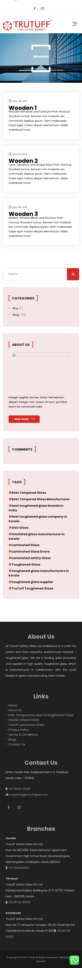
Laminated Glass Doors (31, 551)
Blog (15, 308)
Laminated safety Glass (31, 558)
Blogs (16, 315)
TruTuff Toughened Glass (32, 588)
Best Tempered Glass (29, 492)
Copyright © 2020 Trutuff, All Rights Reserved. (32, 957)
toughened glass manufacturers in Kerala (39, 573)
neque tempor (45, 402)
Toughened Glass (26, 564)
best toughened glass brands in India (36, 507)
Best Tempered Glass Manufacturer (41, 499)
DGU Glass (20, 527)
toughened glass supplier (32, 582)
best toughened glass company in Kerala (38, 518)
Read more (21, 419)
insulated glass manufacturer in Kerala (37, 536)
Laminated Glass (25, 545)
